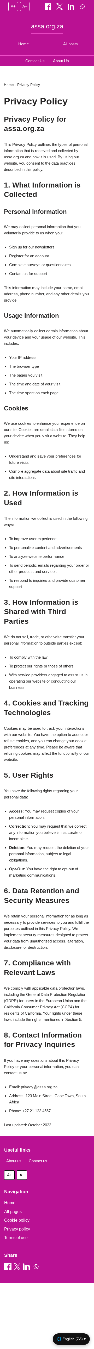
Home (23, 44)
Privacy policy (17, 1229)
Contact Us (35, 61)
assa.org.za (47, 26)
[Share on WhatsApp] (82, 6)
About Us (61, 61)
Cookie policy (17, 1220)
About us (13, 1161)
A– (24, 6)
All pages (13, 1211)
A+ (13, 6)
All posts (70, 44)
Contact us (38, 1161)
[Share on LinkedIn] (71, 6)
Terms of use (16, 1237)
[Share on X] (60, 6)
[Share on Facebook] (48, 6)
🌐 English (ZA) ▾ (71, 1339)
